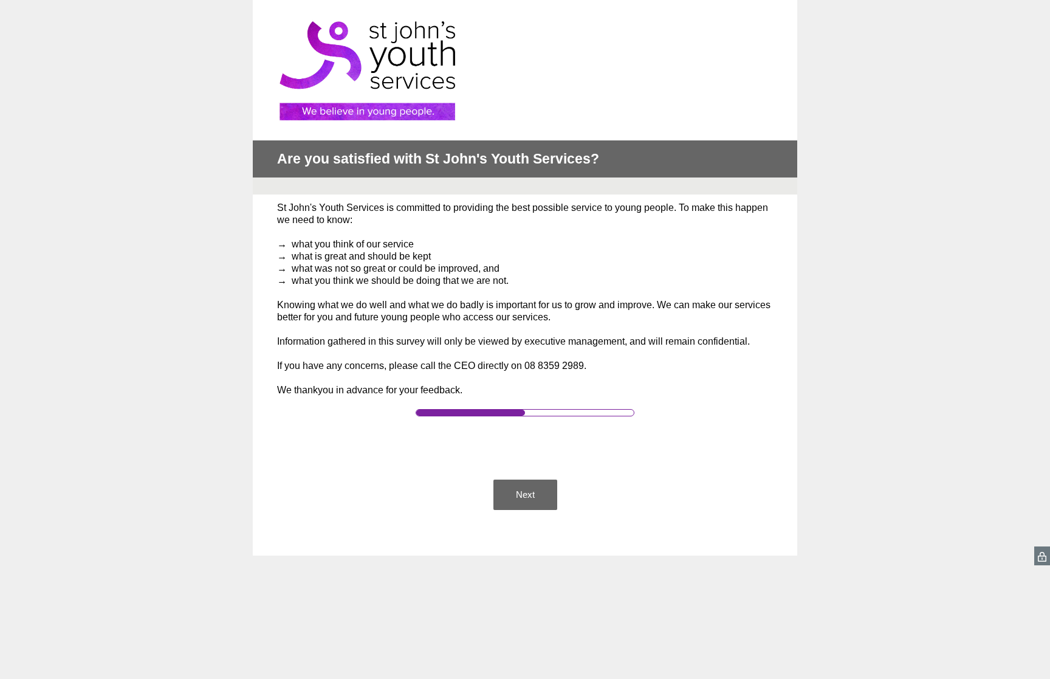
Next (525, 494)
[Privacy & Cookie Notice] (1042, 556)
